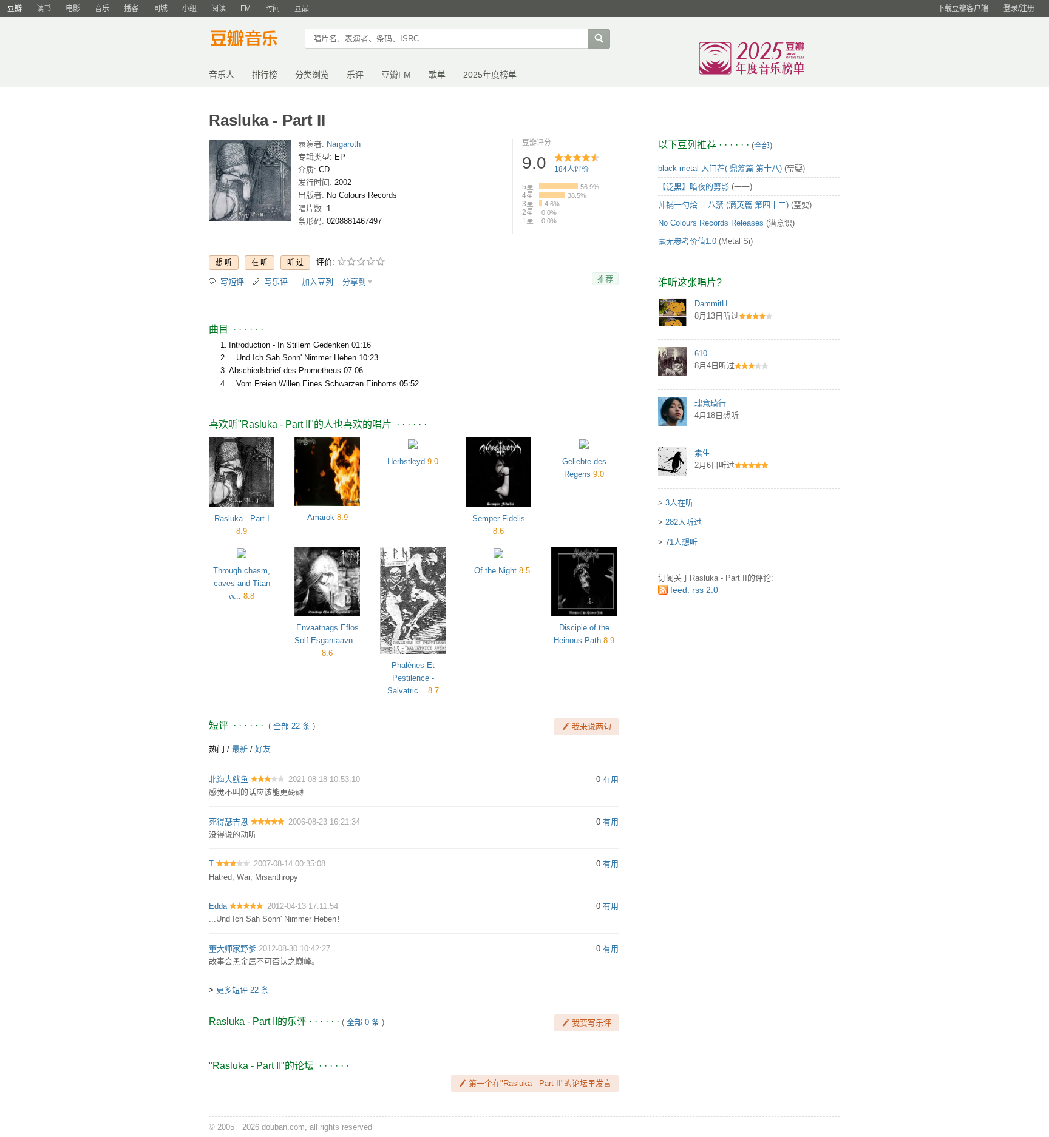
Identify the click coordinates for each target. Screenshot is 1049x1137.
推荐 (605, 278)
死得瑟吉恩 (228, 821)
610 (700, 353)
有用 (611, 779)
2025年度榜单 (490, 74)
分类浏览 (312, 74)
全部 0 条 (363, 1022)
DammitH (710, 303)
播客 (131, 8)
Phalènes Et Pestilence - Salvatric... (411, 678)
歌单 (437, 74)
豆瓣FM (396, 74)
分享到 (354, 281)
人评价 (571, 169)
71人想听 (681, 542)
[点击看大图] (250, 182)
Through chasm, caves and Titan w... (241, 583)
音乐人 (221, 74)
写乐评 (276, 281)
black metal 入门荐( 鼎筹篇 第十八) (720, 168)
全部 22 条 (291, 725)
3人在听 (679, 502)
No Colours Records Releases (711, 223)
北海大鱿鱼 (228, 779)
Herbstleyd (406, 461)
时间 (272, 8)
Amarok (320, 517)
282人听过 (683, 522)
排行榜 (264, 74)
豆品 (301, 8)
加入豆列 (317, 281)
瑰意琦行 (710, 403)
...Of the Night (492, 570)
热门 (217, 749)
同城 (160, 8)
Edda (218, 906)
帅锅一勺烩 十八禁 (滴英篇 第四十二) (723, 204)
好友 (263, 749)
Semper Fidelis (498, 518)
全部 (762, 145)
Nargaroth (344, 144)
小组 (189, 8)
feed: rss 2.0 (694, 590)
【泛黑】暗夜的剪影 (693, 186)
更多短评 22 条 (242, 989)
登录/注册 (1018, 8)
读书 (43, 8)
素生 (702, 452)
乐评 (355, 74)
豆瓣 (14, 8)
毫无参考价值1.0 (687, 241)
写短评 (232, 281)
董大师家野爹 (232, 948)
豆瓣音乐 (253, 40)
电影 (73, 8)
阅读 (218, 8)
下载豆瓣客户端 (962, 8)
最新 (240, 749)
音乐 (102, 8)
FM (245, 8)
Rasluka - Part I (242, 518)
